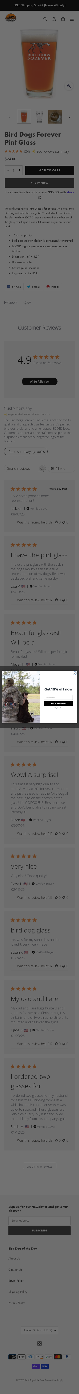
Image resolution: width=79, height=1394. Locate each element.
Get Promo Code (58, 703)
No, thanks (58, 708)
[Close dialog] (74, 673)
